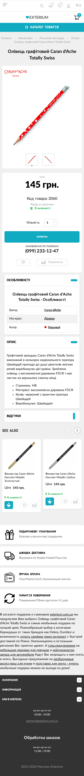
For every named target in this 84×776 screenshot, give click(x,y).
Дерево (49, 318)
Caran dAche (52, 310)
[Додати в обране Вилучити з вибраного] (23, 262)
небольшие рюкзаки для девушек (24, 650)
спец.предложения (61, 645)
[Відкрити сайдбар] (5, 4)
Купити (42, 237)
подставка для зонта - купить (57, 663)
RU (78, 6)
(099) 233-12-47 (42, 251)
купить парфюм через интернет (43, 636)
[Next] (77, 430)
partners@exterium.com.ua (42, 720)
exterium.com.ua (61, 614)
